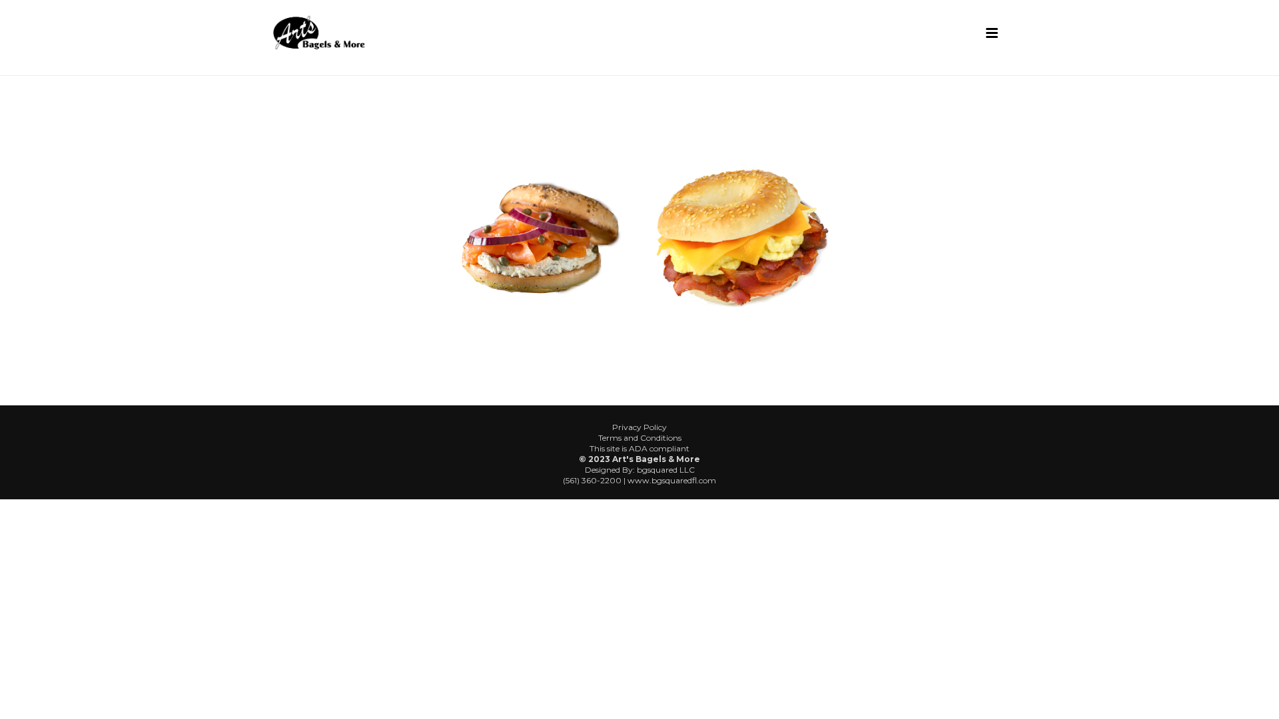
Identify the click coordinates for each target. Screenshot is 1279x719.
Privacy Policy (639, 427)
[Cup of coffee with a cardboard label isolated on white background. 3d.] (538, 237)
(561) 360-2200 (592, 480)
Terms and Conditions (639, 438)
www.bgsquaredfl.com (672, 480)
